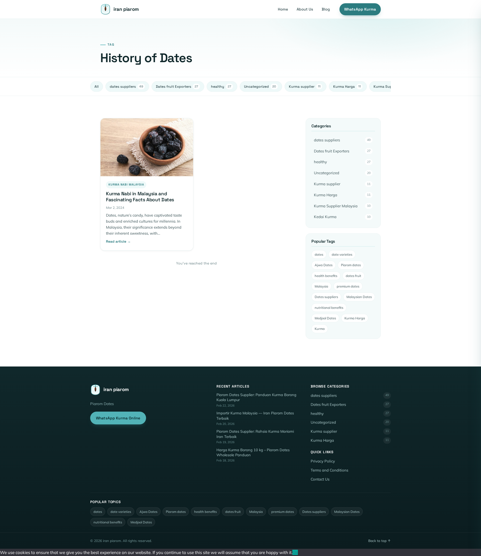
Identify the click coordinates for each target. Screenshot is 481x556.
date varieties (342, 254)
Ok (295, 552)
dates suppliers (126, 86)
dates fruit (353, 276)
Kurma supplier (304, 86)
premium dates (348, 286)
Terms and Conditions (329, 470)
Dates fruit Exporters (177, 86)
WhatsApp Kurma (360, 9)
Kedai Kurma (342, 216)
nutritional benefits (329, 308)
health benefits (326, 276)
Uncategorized (260, 86)
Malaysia (321, 286)
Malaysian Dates (359, 297)
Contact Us (320, 479)
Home (283, 9)
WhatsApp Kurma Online (118, 418)
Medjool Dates (325, 318)
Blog (326, 9)
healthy (221, 86)
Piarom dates (351, 265)
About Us (305, 9)
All (96, 86)
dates (319, 254)
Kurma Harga (347, 86)
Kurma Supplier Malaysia (342, 206)
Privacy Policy (323, 461)
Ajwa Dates (323, 265)
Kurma (320, 329)
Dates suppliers (326, 297)
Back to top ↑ (379, 540)
